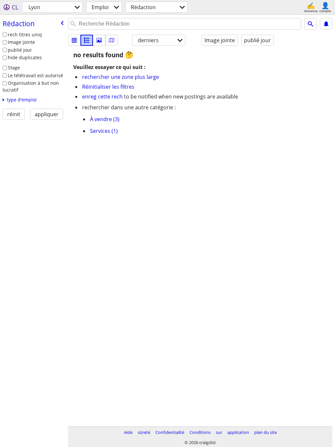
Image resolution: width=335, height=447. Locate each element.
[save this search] (326, 24)
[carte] (111, 40)
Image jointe (21, 42)
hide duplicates (25, 57)
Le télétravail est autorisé (35, 75)
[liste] (74, 40)
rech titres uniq (25, 34)
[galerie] (99, 40)
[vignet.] (86, 40)
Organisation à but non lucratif (31, 86)
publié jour (20, 50)
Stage (14, 67)
